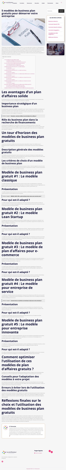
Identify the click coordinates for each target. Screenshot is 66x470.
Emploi (43, 3)
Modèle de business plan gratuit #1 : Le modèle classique (15, 66)
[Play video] (50, 451)
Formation (22, 3)
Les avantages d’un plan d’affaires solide (12, 59)
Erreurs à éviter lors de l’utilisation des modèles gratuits (16, 86)
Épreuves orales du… (53, 21)
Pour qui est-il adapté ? (11, 72)
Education (37, 3)
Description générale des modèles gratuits (14, 64)
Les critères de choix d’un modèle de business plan (16, 65)
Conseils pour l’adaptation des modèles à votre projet (15, 85)
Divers (57, 3)
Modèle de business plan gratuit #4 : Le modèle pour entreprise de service (18, 77)
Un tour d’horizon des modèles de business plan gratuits (15, 63)
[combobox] (52, 11)
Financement (50, 3)
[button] (61, 3)
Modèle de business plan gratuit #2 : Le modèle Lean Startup (15, 70)
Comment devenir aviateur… (55, 27)
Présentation (9, 71)
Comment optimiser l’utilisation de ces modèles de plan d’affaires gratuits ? (18, 84)
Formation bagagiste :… (54, 30)
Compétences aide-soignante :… (53, 33)
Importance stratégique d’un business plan (14, 60)
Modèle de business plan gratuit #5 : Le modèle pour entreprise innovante (18, 80)
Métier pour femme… (53, 37)
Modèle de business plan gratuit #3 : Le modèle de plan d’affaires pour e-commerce (19, 73)
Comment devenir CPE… (54, 24)
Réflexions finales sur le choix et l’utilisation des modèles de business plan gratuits (19, 87)
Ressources (29, 3)
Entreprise (15, 3)
